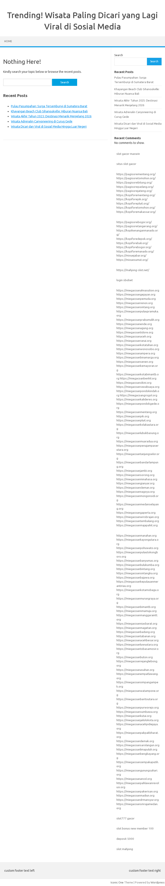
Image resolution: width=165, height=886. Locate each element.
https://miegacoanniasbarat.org (136, 623)
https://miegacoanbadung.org (135, 632)
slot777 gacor (125, 818)
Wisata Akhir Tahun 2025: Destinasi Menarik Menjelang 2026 (51, 116)
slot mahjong (124, 849)
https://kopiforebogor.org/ (133, 247)
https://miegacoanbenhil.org (138, 378)
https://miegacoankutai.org (133, 715)
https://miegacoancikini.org (133, 382)
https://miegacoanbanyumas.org (137, 560)
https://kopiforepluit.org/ (132, 203)
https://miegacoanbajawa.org (135, 577)
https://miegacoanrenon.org (134, 303)
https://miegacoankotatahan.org (137, 345)
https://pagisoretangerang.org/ (136, 226)
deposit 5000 (125, 838)
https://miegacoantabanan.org (136, 636)
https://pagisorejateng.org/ (134, 190)
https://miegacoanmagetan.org (136, 627)
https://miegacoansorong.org (135, 475)
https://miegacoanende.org (134, 324)
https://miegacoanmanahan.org (136, 535)
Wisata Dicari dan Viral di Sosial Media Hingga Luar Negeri (49, 126)
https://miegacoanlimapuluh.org (136, 749)
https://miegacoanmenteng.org (136, 412)
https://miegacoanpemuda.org (136, 298)
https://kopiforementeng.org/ (135, 195)
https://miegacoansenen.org (134, 361)
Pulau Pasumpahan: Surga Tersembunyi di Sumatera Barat (49, 106)
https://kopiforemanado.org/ (135, 251)
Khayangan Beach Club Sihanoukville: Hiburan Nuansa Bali (49, 111)
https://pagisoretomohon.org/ (136, 178)
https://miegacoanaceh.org (133, 336)
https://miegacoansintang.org (135, 307)
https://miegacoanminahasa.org (136, 479)
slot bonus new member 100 (135, 828)
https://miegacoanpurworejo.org (137, 707)
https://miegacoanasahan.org (135, 669)
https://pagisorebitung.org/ (134, 182)
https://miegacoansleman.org (135, 487)
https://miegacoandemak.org (135, 741)
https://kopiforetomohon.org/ (135, 207)
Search (118, 55)
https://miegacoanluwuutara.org (137, 644)
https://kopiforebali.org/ (132, 243)
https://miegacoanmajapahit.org (137, 525)
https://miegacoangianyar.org (135, 483)
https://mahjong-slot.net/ (132, 270)
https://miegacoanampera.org (135, 353)
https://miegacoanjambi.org (134, 470)
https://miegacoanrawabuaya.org (137, 386)
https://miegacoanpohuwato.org (137, 548)
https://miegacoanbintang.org (135, 569)
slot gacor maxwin (128, 153)
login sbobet (124, 280)
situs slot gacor (126, 164)
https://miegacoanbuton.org (134, 657)
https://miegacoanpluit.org (133, 420)
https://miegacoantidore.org (134, 332)
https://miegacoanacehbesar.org (137, 640)
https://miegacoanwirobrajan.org (137, 517)
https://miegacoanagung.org (134, 328)
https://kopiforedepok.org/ (134, 238)
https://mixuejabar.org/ (131, 255)
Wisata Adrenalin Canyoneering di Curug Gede (41, 121)
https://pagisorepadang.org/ (135, 186)
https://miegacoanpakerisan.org (137, 791)
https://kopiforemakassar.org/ (136, 211)
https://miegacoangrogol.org (138, 395)
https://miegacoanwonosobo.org (137, 349)
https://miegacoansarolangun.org (137, 745)
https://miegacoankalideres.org (136, 399)
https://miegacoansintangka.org (137, 573)
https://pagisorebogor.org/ (134, 222)
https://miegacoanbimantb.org (136, 607)
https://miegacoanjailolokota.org (137, 720)
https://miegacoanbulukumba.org (137, 565)
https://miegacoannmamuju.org (136, 611)
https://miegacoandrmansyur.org (137, 799)
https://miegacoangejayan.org (135, 294)
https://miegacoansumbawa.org (137, 711)
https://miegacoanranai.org (133, 340)
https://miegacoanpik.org (132, 416)
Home (8, 41)
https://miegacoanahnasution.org (137, 290)
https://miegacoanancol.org (134, 778)
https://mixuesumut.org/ (132, 259)
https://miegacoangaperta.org (136, 512)
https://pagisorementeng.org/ (136, 174)
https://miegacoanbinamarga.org (137, 357)
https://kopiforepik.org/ (131, 199)
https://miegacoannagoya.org (135, 491)
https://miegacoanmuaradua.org (137, 441)
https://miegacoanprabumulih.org (137, 319)
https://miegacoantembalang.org (137, 521)
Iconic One (117, 882)
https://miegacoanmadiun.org (135, 795)
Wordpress (158, 882)
